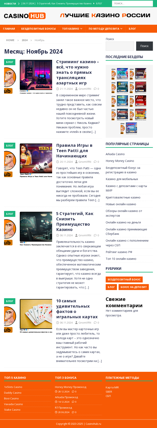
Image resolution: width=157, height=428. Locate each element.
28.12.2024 (63, 391)
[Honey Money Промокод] (120, 74)
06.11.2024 (66, 235)
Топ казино (70, 28)
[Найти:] (132, 3)
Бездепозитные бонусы (38, 28)
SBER (109, 391)
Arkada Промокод (66, 397)
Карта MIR (112, 387)
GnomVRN (84, 89)
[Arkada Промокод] (138, 74)
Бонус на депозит (134, 287)
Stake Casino (12, 409)
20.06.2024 (63, 412)
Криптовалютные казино (123, 197)
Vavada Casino (13, 404)
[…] (94, 132)
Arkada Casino (115, 154)
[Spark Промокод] (120, 101)
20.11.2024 (66, 162)
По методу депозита (104, 28)
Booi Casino (11, 398)
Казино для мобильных (122, 179)
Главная (9, 28)
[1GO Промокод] (138, 101)
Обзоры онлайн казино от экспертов (124, 213)
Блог (132, 28)
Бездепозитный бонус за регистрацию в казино (123, 170)
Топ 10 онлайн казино (121, 259)
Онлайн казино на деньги (123, 222)
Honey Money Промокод (70, 387)
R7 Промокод (63, 407)
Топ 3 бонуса (65, 378)
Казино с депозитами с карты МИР (126, 188)
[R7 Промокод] (120, 87)
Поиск (110, 39)
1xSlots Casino (13, 387)
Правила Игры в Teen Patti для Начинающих (74, 150)
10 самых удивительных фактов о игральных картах (77, 308)
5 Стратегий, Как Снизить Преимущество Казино (74, 221)
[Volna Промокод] (138, 115)
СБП (108, 396)
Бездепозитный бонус (124, 279)
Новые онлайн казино (121, 204)
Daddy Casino (12, 392)
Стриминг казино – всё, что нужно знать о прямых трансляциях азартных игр (77, 72)
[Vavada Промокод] (129, 128)
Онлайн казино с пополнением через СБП (127, 243)
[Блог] (28, 77)
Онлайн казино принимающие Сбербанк (126, 231)
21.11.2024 (66, 89)
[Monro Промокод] (120, 115)
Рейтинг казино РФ (119, 252)
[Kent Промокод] (138, 87)
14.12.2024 (63, 401)
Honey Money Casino (120, 161)
